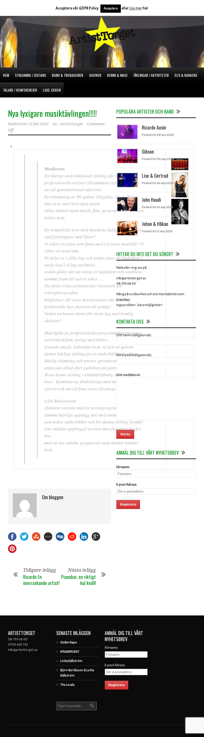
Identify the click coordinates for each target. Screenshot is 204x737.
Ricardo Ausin (154, 127)
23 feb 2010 (38, 124)
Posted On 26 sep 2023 (157, 183)
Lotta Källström (71, 661)
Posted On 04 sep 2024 (158, 159)
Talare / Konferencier (20, 90)
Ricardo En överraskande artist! (41, 579)
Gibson (148, 151)
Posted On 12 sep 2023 (157, 231)
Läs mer (135, 8)
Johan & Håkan (155, 223)
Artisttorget (71, 124)
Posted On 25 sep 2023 (157, 207)
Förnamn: (123, 467)
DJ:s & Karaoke (186, 75)
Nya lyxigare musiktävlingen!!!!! (52, 113)
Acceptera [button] (111, 8)
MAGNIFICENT (69, 652)
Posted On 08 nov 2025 (158, 135)
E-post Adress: (126, 485)
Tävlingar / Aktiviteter (151, 75)
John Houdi (151, 199)
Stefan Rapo (68, 642)
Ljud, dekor (52, 90)
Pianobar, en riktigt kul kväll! (78, 579)
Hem (6, 75)
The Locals (67, 685)
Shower (95, 75)
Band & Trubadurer (67, 75)
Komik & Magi (117, 75)
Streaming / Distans (30, 75)
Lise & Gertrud (155, 175)
